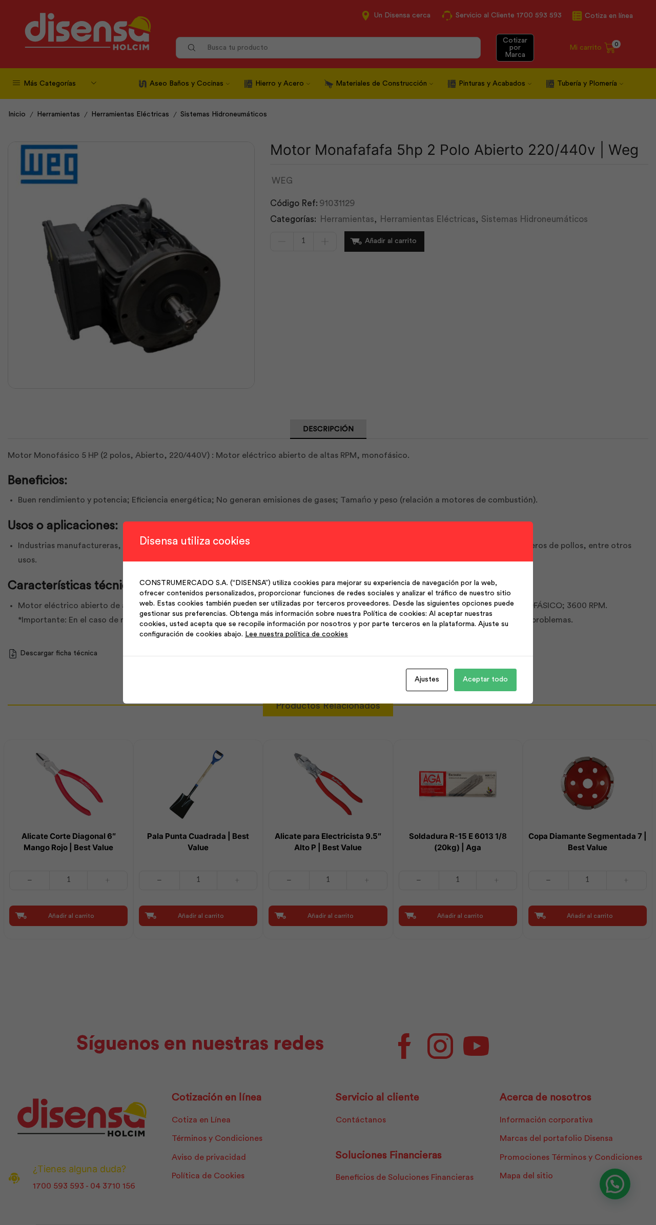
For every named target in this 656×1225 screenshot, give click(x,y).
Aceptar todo (485, 679)
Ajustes (427, 679)
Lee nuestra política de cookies (296, 634)
